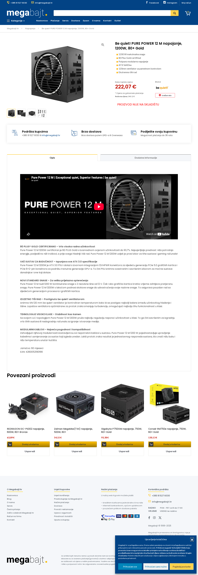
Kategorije (16, 20)
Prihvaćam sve (130, 566)
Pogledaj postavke (182, 566)
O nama (96, 20)
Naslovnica (42, 20)
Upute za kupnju (61, 519)
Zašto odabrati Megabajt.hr (20, 512)
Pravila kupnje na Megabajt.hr (68, 499)
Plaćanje (55, 20)
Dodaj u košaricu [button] (30, 444)
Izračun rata (166, 95)
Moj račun (186, 2)
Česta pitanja (13, 509)
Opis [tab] (52, 157)
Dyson (86, 20)
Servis (65, 20)
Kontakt (107, 20)
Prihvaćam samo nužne (156, 566)
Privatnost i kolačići (63, 516)
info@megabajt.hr (51, 135)
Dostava (75, 20)
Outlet (117, 20)
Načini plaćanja (61, 502)
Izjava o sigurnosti (62, 512)
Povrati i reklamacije (63, 509)
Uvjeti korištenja (61, 495)
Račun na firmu (14, 516)
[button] (192, 539)
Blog (9, 499)
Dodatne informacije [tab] (146, 157)
